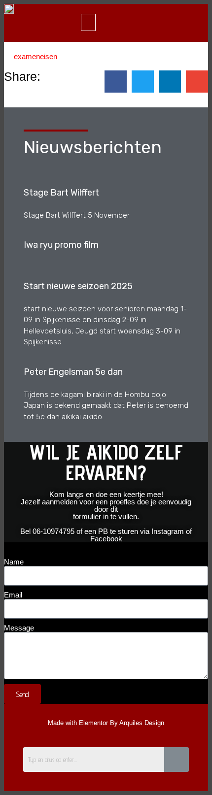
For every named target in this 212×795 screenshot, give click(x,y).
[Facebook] (117, 22)
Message (19, 628)
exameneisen (35, 56)
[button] (88, 22)
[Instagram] (134, 22)
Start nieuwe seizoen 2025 (78, 286)
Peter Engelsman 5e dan (73, 371)
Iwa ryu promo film (61, 244)
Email (13, 595)
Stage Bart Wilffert (61, 192)
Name (14, 562)
